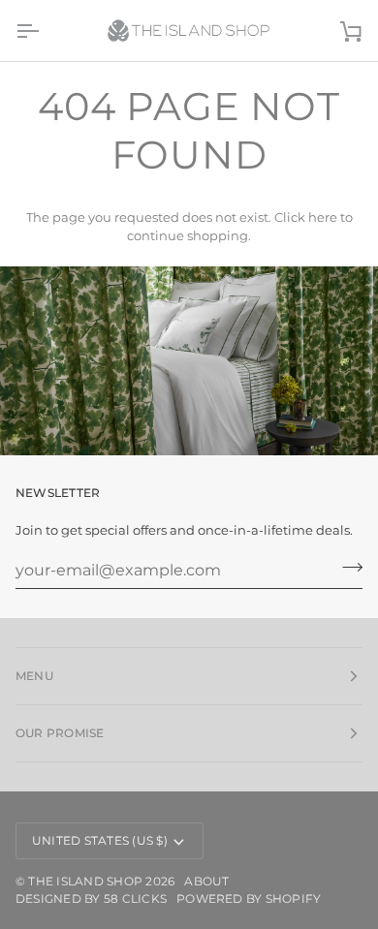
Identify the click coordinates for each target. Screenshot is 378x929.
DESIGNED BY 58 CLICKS (91, 898)
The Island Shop (85, 881)
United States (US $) (100, 840)
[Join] (346, 567)
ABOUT (206, 881)
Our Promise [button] (60, 733)
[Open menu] (45, 30)
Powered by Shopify (248, 898)
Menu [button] (34, 675)
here (322, 217)
